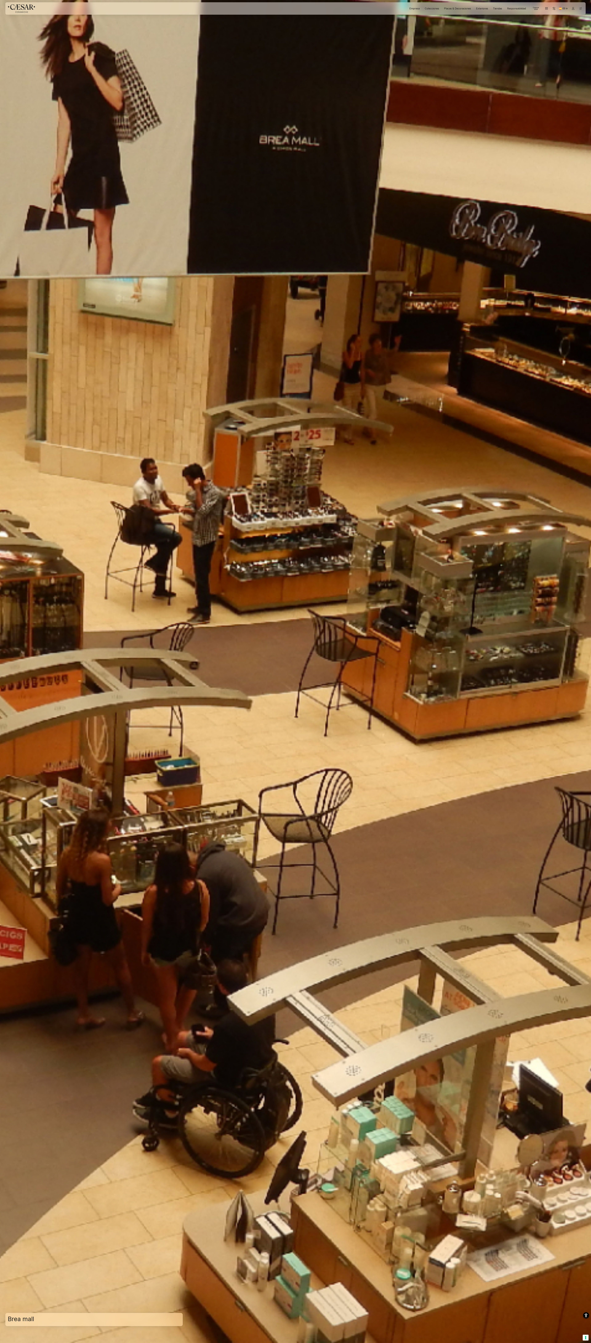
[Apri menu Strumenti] (546, 8)
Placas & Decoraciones (457, 8)
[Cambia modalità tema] (554, 8)
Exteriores (482, 8)
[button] (586, 1315)
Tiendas (497, 8)
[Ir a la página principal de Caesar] (21, 8)
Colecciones (432, 8)
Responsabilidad (516, 8)
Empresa (414, 8)
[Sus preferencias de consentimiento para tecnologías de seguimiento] (586, 1338)
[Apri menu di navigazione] (580, 8)
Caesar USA (536, 8)
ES (565, 9)
